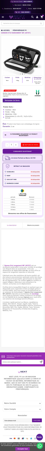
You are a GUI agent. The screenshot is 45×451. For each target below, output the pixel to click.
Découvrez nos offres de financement (22, 213)
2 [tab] (22, 74)
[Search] (41, 23)
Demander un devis (12, 100)
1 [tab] (20, 74)
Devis (39, 437)
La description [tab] (12, 225)
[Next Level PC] (17, 17)
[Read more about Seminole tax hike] (41, 362)
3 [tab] (25, 74)
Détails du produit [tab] (33, 225)
